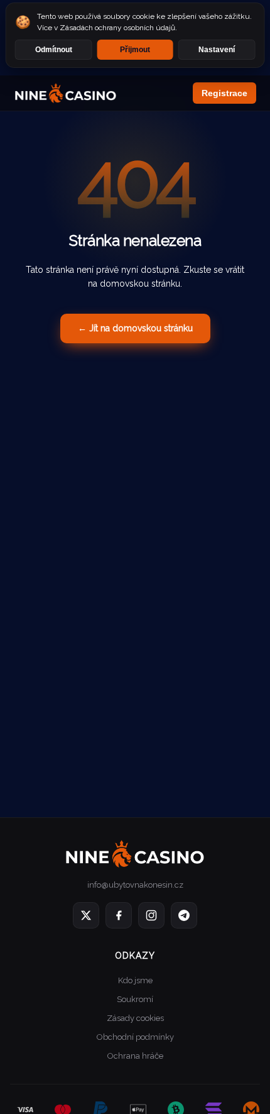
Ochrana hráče (135, 1056)
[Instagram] (151, 915)
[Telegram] (184, 915)
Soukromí (135, 999)
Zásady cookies (135, 1018)
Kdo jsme (135, 980)
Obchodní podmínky (135, 1037)
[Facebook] (118, 915)
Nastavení (216, 49)
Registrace (224, 93)
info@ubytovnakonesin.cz (135, 885)
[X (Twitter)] (86, 915)
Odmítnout (53, 49)
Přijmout (135, 49)
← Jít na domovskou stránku (135, 328)
